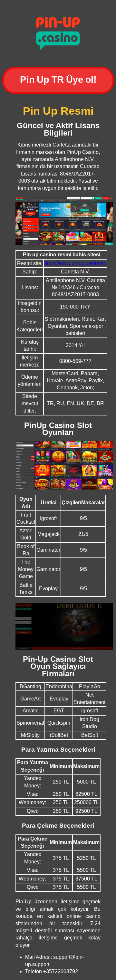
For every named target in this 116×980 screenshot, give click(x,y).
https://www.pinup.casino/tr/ (75, 263)
